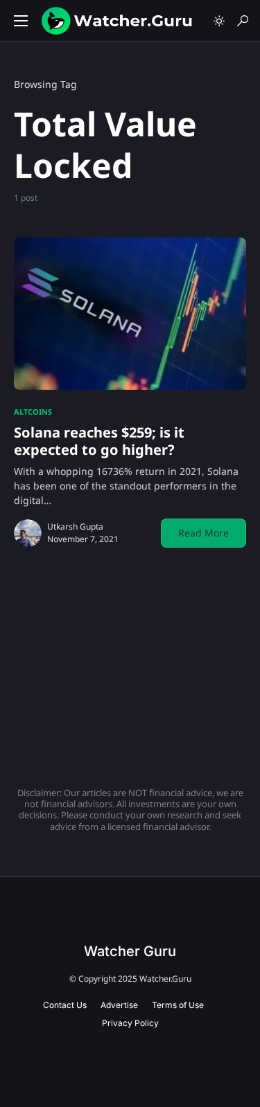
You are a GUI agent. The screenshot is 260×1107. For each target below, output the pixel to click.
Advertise (119, 1005)
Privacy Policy (130, 1023)
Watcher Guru (130, 951)
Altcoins (33, 411)
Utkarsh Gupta (75, 526)
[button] (21, 20)
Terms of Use (178, 1005)
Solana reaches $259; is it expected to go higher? (99, 441)
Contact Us (65, 1005)
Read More (203, 532)
